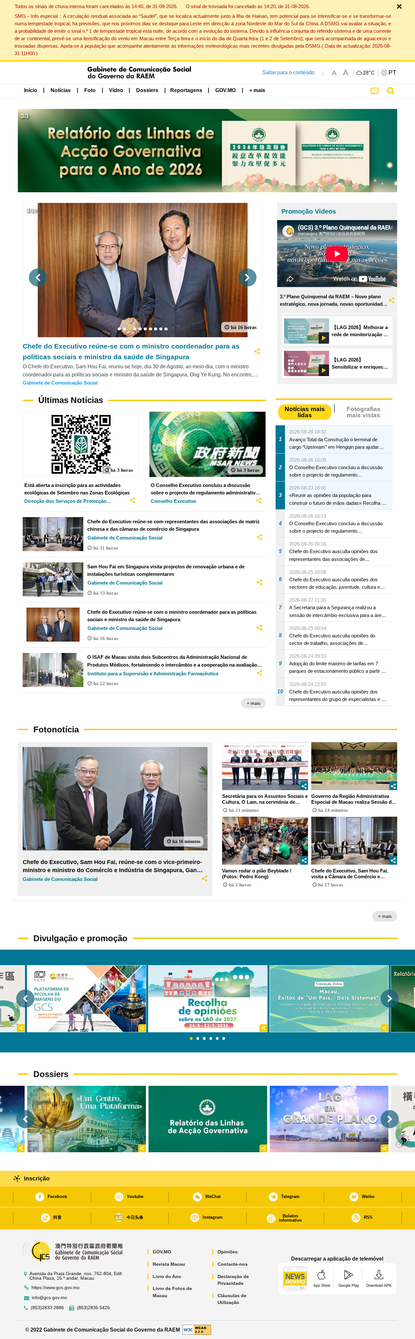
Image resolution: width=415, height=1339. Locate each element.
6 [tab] (223, 1039)
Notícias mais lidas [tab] (305, 412)
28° (369, 73)
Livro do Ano (167, 1276)
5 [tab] (217, 1039)
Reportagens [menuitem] (186, 90)
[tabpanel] (207, 998)
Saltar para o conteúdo (288, 72)
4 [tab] (211, 1039)
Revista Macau (169, 1264)
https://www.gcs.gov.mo (55, 1287)
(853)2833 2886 (47, 1307)
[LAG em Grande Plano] (329, 1119)
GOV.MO (162, 1251)
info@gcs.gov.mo (49, 1297)
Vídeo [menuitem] (116, 90)
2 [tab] (198, 1039)
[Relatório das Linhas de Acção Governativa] (207, 1119)
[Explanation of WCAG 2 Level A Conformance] (197, 1329)
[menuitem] (61, 90)
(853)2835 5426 (93, 1307)
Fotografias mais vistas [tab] (364, 412)
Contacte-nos (233, 1264)
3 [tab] (204, 1039)
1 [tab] (191, 1039)
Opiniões (228, 1251)
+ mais (253, 703)
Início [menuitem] (30, 90)
